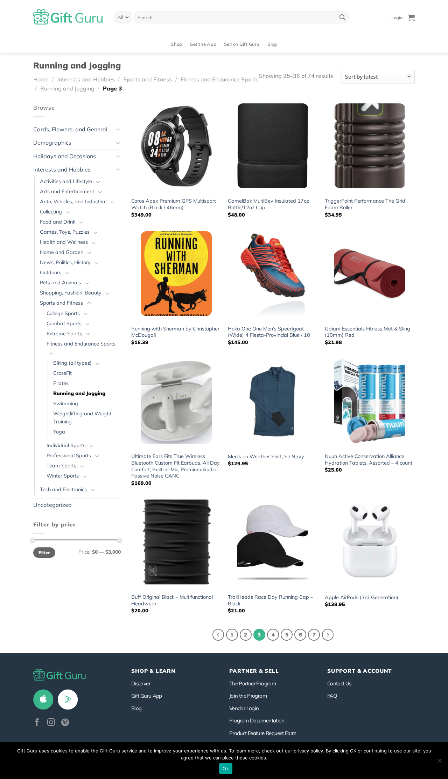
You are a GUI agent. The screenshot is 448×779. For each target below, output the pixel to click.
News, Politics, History (65, 262)
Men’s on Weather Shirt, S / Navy (266, 456)
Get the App (203, 44)
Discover (140, 683)
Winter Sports (63, 476)
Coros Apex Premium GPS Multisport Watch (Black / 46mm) (173, 204)
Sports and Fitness (147, 79)
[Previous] (218, 635)
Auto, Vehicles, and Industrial (73, 201)
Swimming (65, 403)
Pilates (61, 383)
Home (41, 79)
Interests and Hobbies (86, 79)
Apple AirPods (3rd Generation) (361, 597)
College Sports (63, 313)
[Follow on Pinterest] (65, 723)
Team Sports (61, 466)
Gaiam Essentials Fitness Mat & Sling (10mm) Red (367, 332)
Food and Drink (57, 222)
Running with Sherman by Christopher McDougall (175, 332)
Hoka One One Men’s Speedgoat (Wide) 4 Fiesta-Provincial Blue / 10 (269, 332)
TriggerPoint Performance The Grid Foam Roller (365, 204)
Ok (226, 768)
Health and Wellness (64, 242)
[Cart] (411, 17)
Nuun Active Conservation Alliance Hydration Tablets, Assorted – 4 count (368, 459)
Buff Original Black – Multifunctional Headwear (172, 600)
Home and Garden (61, 252)
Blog (272, 44)
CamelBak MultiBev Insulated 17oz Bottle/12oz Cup (268, 204)
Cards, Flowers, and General (70, 129)
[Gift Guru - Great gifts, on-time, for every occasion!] (68, 17)
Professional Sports (69, 455)
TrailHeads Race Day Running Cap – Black (270, 600)
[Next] (328, 635)
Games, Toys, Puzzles (65, 232)
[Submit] (342, 17)
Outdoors (50, 272)
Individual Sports (66, 445)
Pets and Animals (60, 282)
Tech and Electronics (63, 489)
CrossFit (62, 373)
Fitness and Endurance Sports (219, 79)
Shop (176, 44)
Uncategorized (52, 504)
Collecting (51, 212)
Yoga (59, 432)
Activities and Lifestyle (66, 181)
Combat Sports (64, 323)
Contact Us (339, 683)
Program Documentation (257, 720)
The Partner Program (252, 683)
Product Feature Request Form (262, 733)
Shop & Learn (153, 671)
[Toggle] (118, 129)
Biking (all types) (72, 363)
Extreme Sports (64, 333)
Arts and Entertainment (67, 191)
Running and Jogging (67, 88)
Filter (44, 552)
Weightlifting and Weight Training (82, 417)
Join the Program (248, 695)
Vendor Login (244, 708)
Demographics (52, 142)
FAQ (332, 695)
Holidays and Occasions (64, 156)
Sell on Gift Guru (241, 44)
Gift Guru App (146, 695)
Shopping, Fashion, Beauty (71, 293)
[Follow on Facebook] (37, 723)
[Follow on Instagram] (51, 723)
